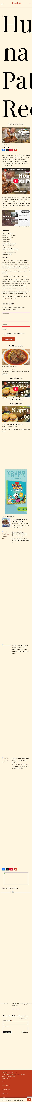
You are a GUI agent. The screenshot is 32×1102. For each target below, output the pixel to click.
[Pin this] (11, 150)
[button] (2, 4)
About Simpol (6, 1085)
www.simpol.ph (6, 1078)
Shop (3, 1097)
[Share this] (3, 150)
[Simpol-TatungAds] (16, 878)
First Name (6, 1026)
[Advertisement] (16, 453)
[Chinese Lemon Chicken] (6, 699)
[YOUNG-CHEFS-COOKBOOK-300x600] (16, 491)
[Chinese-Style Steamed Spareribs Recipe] (6, 522)
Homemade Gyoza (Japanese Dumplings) (19, 533)
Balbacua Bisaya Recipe (9, 367)
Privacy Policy (6, 1089)
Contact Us (5, 1093)
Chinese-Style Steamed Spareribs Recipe (19, 520)
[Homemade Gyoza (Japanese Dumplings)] (6, 586)
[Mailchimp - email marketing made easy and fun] (25, 1033)
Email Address (7, 1020)
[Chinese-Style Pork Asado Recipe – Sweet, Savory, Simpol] (6, 812)
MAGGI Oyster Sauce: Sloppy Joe (12, 424)
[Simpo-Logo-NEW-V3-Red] (16, 4)
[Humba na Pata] (16, 135)
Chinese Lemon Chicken (20, 645)
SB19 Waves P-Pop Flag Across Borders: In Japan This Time (18, 1004)
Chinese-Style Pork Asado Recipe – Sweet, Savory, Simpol (20, 760)
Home (3, 1082)
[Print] (15, 150)
